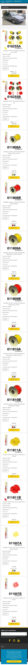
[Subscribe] (25, 634)
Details (5, 68)
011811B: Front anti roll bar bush (14, 502)
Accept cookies (14, 661)
